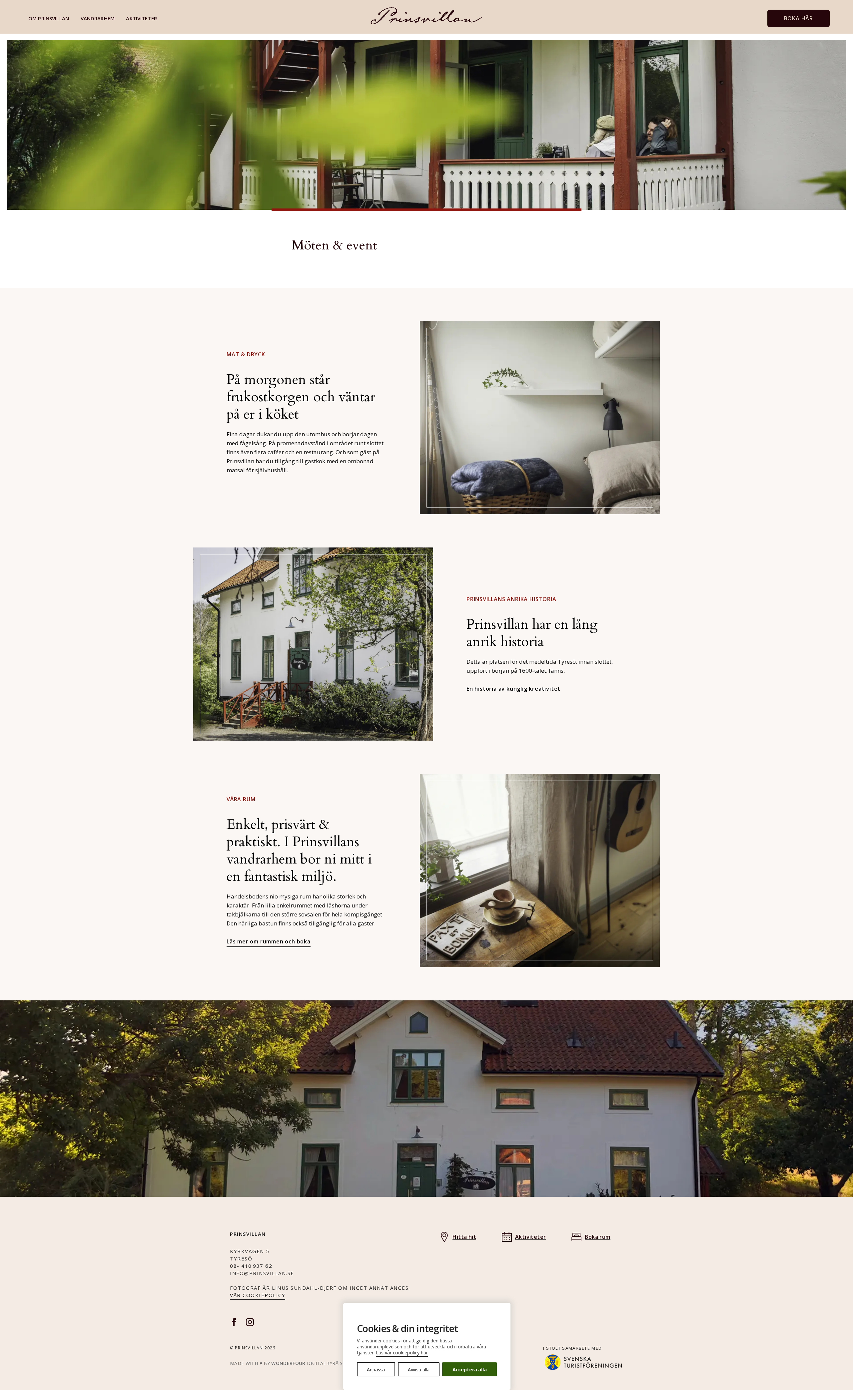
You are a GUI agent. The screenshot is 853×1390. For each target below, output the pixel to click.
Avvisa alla (418, 1369)
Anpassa (376, 1369)
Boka (798, 18)
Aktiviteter (141, 18)
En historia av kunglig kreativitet (513, 688)
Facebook (234, 1322)
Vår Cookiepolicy (257, 1295)
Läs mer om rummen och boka (269, 941)
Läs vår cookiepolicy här (402, 1352)
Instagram (250, 1322)
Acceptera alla (469, 1369)
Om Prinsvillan (48, 18)
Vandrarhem (98, 18)
